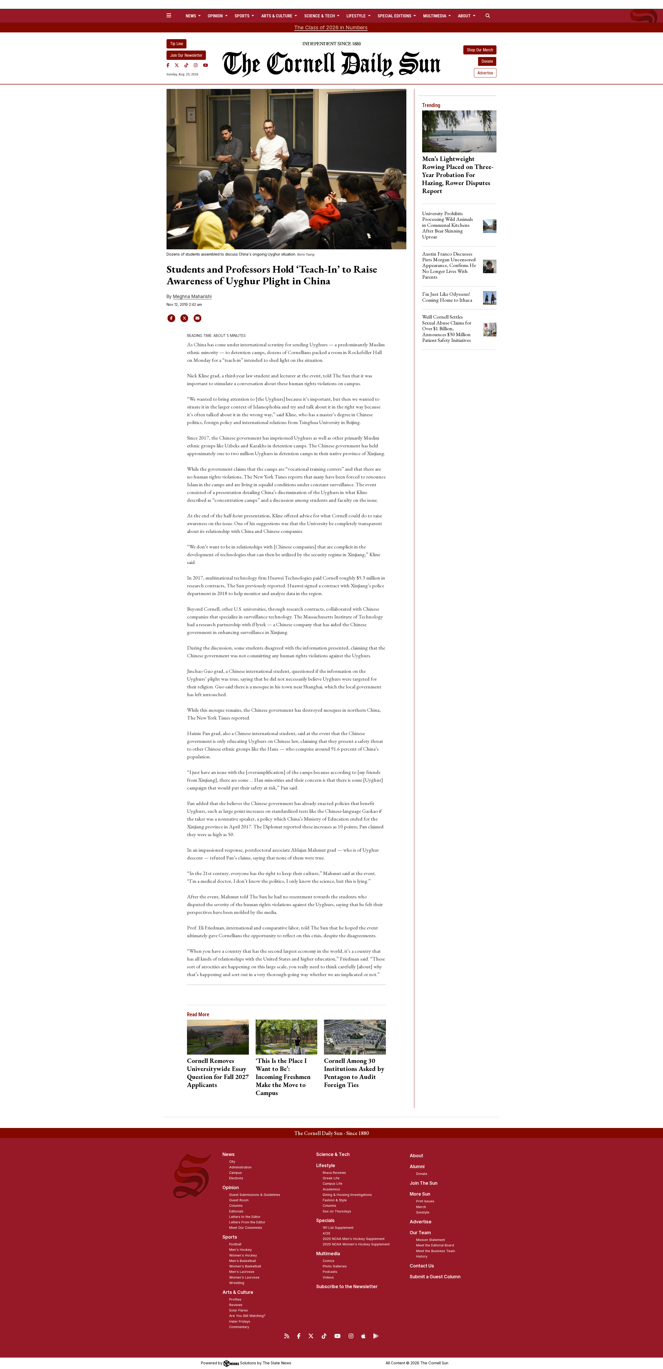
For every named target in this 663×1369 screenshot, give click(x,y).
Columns (236, 1206)
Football (235, 1244)
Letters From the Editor (247, 1222)
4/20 (326, 1233)
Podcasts (330, 1272)
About (416, 1155)
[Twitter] (177, 65)
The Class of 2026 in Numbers (330, 27)
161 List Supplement (338, 1228)
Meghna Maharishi (192, 296)
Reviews (235, 1305)
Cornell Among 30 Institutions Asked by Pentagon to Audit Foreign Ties (354, 1072)
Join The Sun (423, 1183)
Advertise (485, 72)
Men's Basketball (242, 1261)
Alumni (417, 1166)
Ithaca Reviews (334, 1173)
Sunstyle (422, 1212)
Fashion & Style (335, 1200)
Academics (331, 1189)
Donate (487, 61)
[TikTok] (186, 65)
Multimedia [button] (435, 15)
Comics (328, 1261)
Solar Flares (238, 1310)
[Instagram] (196, 65)
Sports (229, 1237)
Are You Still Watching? (247, 1316)
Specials (325, 1220)
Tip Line (176, 43)
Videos (328, 1277)
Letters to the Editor (245, 1217)
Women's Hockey (243, 1255)
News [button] (191, 15)
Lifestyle (325, 1165)
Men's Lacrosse (241, 1272)
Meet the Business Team (435, 1251)
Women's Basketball (245, 1266)
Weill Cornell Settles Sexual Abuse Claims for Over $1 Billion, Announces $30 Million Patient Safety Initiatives (446, 328)
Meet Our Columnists (245, 1228)
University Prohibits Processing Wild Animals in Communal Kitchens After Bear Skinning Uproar (447, 225)
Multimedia (328, 1253)
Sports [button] (242, 15)
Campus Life (332, 1183)
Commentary (239, 1327)
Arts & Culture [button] (277, 15)
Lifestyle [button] (357, 15)
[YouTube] (205, 65)
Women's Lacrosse (244, 1277)
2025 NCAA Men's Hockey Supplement (354, 1239)
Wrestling (236, 1283)
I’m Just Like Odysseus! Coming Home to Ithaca (447, 297)
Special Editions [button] (395, 15)
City (232, 1161)
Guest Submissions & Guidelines (254, 1195)
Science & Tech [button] (320, 15)
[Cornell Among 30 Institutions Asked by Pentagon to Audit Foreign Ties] (355, 1037)
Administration (240, 1167)
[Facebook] (168, 65)
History (421, 1256)
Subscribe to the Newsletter (347, 1286)
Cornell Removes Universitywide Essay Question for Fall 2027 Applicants (218, 1072)
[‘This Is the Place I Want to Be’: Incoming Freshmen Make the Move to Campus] (287, 1037)
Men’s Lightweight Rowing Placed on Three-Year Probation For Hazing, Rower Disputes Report (457, 174)
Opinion (230, 1187)
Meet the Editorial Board (435, 1245)
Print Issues (425, 1201)
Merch (421, 1207)
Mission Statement (430, 1240)
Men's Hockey (240, 1250)
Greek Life (331, 1178)
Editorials (236, 1211)
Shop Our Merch (480, 49)
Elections (236, 1178)
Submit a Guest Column (435, 1276)
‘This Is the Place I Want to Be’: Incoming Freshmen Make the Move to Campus (283, 1076)
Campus (235, 1173)
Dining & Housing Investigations (347, 1195)
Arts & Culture (237, 1292)
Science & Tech (333, 1154)
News (228, 1154)
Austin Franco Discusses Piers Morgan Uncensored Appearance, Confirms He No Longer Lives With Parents (449, 265)
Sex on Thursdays (337, 1211)
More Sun (420, 1194)
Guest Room (239, 1200)
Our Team (420, 1232)
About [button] (465, 15)
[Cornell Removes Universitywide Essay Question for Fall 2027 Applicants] (218, 1037)
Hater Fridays (239, 1321)
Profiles (235, 1299)
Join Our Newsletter (186, 55)
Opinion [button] (216, 15)
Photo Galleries (335, 1266)
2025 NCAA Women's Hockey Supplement (356, 1244)
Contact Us (422, 1265)
